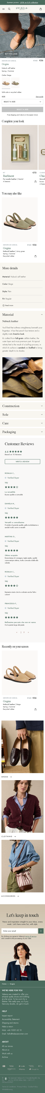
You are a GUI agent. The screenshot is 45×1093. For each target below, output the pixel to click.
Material (8, 314)
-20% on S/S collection (29, 2)
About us (5, 1049)
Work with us (7, 1053)
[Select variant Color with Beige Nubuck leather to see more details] (6, 83)
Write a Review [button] (22, 461)
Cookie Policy (33, 1086)
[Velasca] (22, 9)
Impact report (7, 1015)
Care (5, 423)
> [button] (28, 632)
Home (4, 984)
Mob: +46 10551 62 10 (12, 1030)
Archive (5, 1057)
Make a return (7, 1026)
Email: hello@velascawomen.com (15, 1033)
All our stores (7, 1046)
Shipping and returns (10, 1022)
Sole (5, 414)
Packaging (9, 431)
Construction (10, 406)
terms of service (30, 936)
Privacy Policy (22, 1086)
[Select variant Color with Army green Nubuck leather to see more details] (15, 82)
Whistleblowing (7, 1089)
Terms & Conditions (9, 1086)
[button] (3, 9)
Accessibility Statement (10, 1019)
